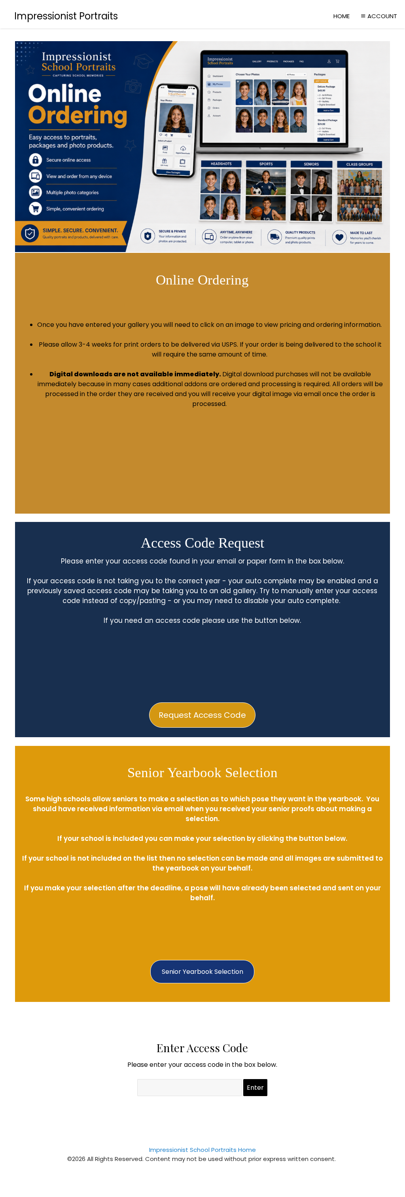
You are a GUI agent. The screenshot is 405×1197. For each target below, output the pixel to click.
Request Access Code (202, 715)
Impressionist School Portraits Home (202, 1150)
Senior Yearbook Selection (202, 971)
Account (382, 16)
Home (341, 16)
